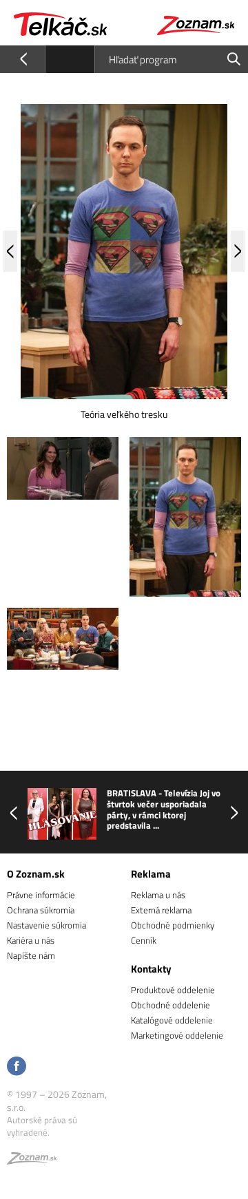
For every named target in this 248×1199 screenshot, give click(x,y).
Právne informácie (41, 895)
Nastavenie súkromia (46, 925)
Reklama (151, 874)
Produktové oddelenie (173, 990)
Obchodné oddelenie (170, 1005)
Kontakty (151, 969)
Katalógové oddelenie (172, 1020)
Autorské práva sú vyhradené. (42, 1126)
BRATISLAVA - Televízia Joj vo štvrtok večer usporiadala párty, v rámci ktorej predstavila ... (163, 809)
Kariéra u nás (30, 940)
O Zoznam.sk (36, 874)
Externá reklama (161, 910)
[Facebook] (16, 1067)
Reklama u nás (158, 895)
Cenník (143, 940)
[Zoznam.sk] (31, 1160)
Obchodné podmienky (172, 925)
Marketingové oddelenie (177, 1035)
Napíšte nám (31, 955)
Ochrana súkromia (40, 910)
